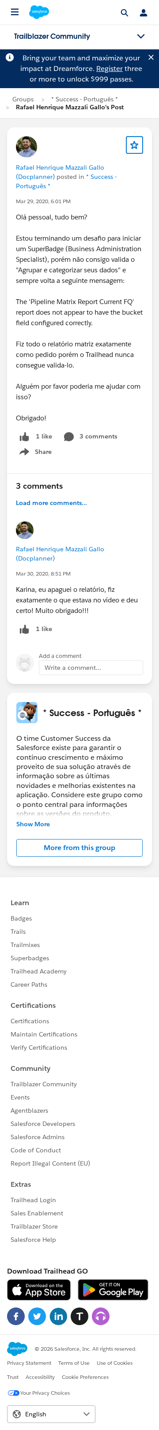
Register (109, 68)
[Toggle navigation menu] (141, 36)
